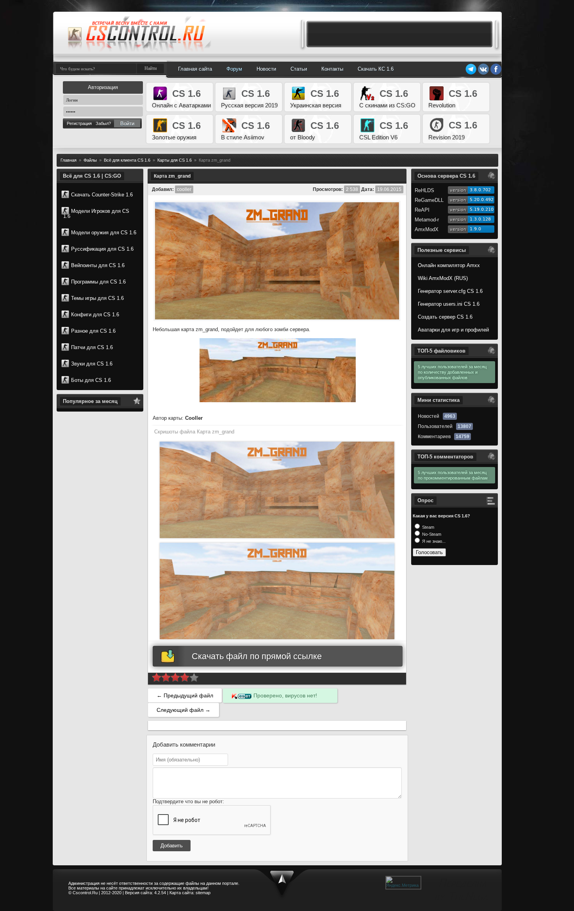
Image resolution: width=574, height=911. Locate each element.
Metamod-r (427, 220)
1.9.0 (475, 229)
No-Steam (431, 534)
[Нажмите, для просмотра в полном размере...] (278, 400)
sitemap (203, 892)
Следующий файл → (183, 710)
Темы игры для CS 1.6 (97, 298)
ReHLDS (424, 190)
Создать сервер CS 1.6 (445, 317)
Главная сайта (195, 69)
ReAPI (422, 210)
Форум (234, 69)
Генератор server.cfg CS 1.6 (450, 291)
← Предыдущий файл (185, 695)
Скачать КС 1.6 (376, 69)
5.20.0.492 (482, 199)
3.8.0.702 (480, 190)
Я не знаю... (433, 541)
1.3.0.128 (480, 219)
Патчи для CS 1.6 (92, 347)
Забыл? (103, 123)
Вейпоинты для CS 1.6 (98, 265)
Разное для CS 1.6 (93, 331)
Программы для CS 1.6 (98, 282)
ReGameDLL (429, 200)
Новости (266, 69)
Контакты (332, 69)
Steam (427, 527)
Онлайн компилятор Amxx (449, 265)
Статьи (299, 69)
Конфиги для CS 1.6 (95, 314)
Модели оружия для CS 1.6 (103, 232)
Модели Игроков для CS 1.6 (96, 213)
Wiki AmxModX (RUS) (443, 278)
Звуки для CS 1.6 (91, 364)
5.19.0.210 (482, 209)
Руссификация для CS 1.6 (102, 249)
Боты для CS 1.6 (91, 380)
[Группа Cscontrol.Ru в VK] (483, 73)
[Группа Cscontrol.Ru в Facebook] (496, 73)
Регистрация (79, 123)
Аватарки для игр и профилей (453, 330)
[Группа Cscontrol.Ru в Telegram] (471, 73)
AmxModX (427, 229)
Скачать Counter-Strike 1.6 (102, 195)
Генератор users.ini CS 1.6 (449, 304)
